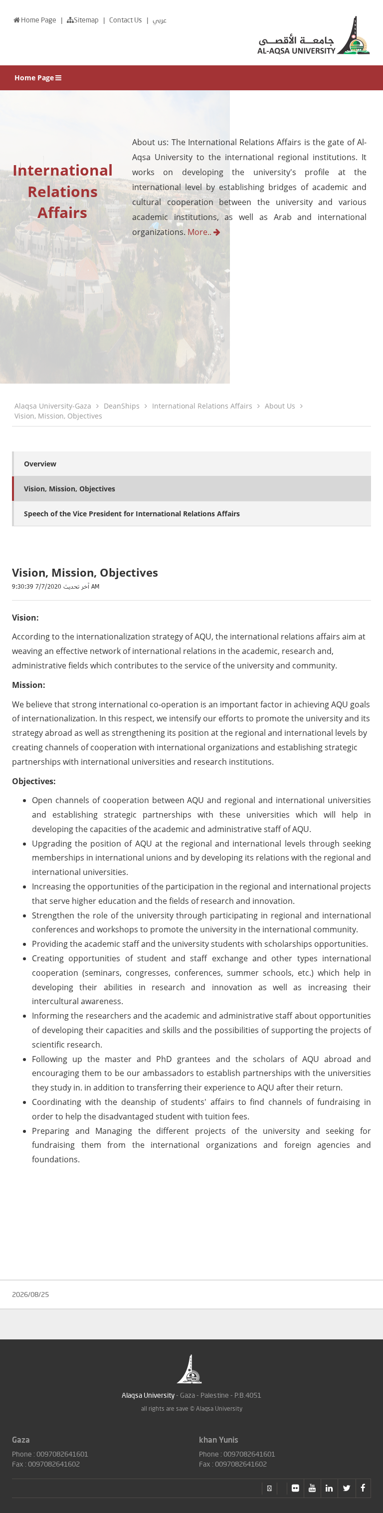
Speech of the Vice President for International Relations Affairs (132, 513)
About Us (280, 406)
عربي (160, 19)
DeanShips (122, 406)
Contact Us (126, 19)
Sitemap (87, 19)
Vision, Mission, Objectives (58, 416)
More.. (200, 231)
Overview (40, 463)
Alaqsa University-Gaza (52, 406)
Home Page (39, 19)
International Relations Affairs (202, 406)
